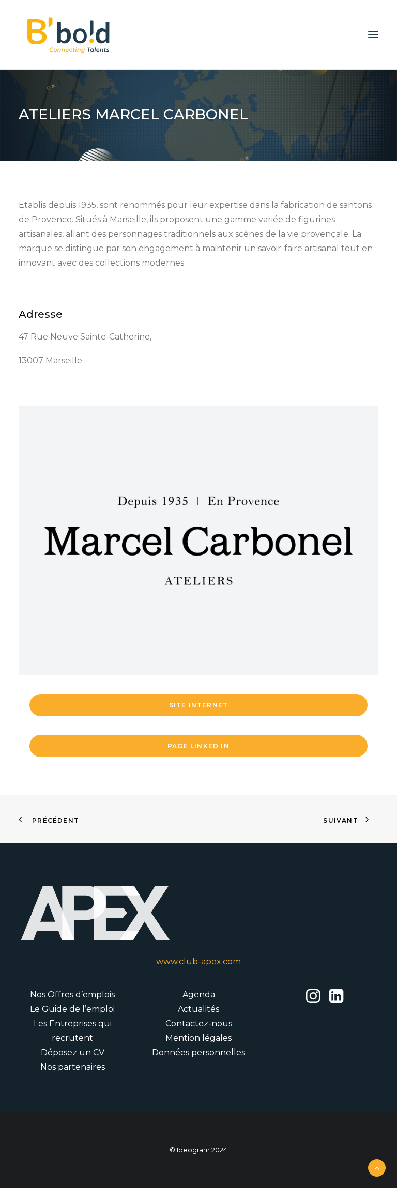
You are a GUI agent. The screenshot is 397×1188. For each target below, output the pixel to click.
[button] (373, 34)
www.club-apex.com (198, 961)
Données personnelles (198, 1052)
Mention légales (198, 1038)
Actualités (198, 1009)
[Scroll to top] (377, 1167)
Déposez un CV (72, 1052)
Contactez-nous (198, 1023)
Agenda (198, 994)
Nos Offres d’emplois (72, 994)
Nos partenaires (72, 1067)
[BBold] (68, 34)
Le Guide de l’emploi (72, 1009)
